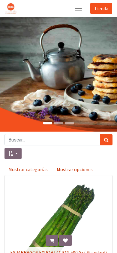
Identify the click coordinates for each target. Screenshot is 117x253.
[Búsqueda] (106, 139)
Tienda (101, 8)
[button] (13, 153)
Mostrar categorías (28, 169)
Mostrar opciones (75, 169)
